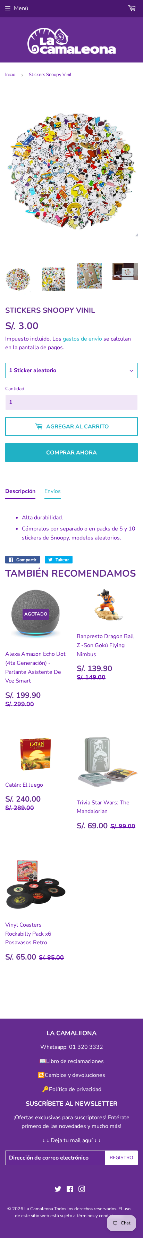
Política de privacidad (75, 1089)
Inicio (10, 75)
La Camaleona (38, 1209)
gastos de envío (82, 339)
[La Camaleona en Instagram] (81, 1190)
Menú (21, 8)
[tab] (20, 493)
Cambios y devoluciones (75, 1075)
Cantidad (14, 388)
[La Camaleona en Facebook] (70, 1190)
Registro (121, 1157)
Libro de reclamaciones (75, 1061)
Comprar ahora (71, 453)
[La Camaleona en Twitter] (57, 1190)
